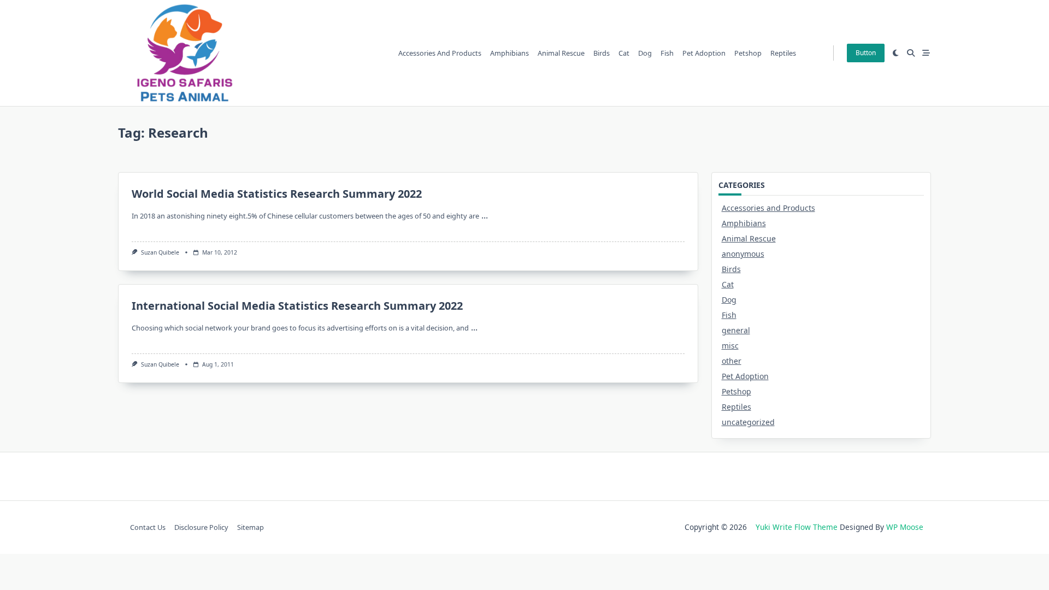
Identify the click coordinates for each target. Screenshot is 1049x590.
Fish (667, 53)
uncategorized (748, 422)
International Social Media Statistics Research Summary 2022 (297, 305)
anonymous (743, 254)
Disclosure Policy (201, 527)
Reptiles (783, 53)
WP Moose (904, 527)
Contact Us (148, 527)
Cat (623, 53)
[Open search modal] (911, 53)
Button (866, 52)
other (731, 361)
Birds (601, 53)
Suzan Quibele (160, 252)
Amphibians (509, 53)
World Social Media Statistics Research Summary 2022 (277, 193)
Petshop (748, 53)
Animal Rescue (561, 53)
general (736, 330)
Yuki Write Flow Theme (797, 527)
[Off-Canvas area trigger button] (926, 53)
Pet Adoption (704, 53)
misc (730, 345)
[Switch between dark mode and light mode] (896, 53)
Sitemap (250, 527)
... (484, 215)
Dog (645, 53)
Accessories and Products (439, 53)
